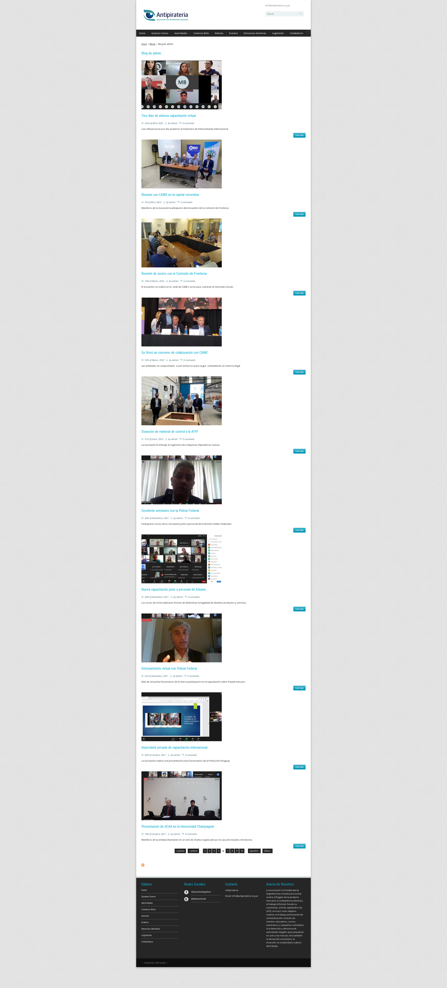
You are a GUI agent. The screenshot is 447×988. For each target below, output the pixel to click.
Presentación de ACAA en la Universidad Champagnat (177, 826)
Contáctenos (296, 33)
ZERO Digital (160, 963)
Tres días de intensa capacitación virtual (168, 115)
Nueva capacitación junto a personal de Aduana (173, 589)
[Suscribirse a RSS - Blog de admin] (142, 865)
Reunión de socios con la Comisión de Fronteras (174, 273)
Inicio (144, 44)
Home (142, 33)
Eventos (233, 33)
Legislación (278, 33)
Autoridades (180, 33)
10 (242, 850)
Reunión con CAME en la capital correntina (170, 194)
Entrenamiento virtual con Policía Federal (169, 668)
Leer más (300, 136)
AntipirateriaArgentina (201, 891)
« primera (180, 850)
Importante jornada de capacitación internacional (174, 747)
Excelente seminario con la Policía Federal (170, 510)
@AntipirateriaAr (198, 898)
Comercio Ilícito (201, 33)
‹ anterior (193, 850)
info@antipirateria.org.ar (277, 5)
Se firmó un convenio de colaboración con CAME (174, 352)
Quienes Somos (159, 33)
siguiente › (254, 850)
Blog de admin (165, 44)
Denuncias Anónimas (255, 33)
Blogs (152, 44)
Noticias (219, 33)
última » (267, 850)
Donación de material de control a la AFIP (169, 431)
